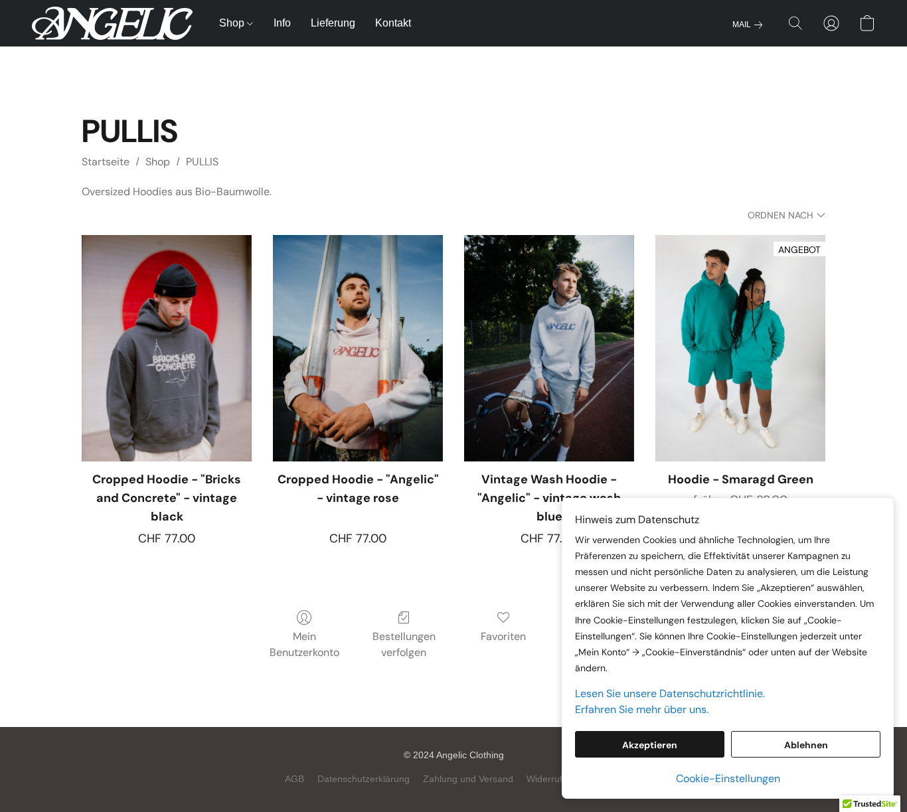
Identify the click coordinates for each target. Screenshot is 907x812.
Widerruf (544, 778)
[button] (112, 23)
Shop (233, 23)
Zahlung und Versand (468, 778)
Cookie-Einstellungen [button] (728, 778)
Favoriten (503, 636)
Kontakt (393, 23)
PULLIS (202, 162)
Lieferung (333, 23)
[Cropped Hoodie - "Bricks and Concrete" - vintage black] (167, 348)
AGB (294, 778)
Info (282, 23)
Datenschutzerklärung (363, 778)
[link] (750, 24)
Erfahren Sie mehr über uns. (641, 709)
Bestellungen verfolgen (404, 644)
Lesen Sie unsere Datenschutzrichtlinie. (670, 693)
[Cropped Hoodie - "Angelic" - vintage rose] (358, 348)
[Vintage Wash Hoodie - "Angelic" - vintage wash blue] (549, 348)
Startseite (105, 162)
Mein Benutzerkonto (304, 644)
